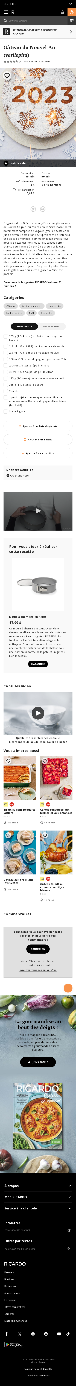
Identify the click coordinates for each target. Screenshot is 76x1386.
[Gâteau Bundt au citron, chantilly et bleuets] (56, 852)
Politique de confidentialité (38, 1369)
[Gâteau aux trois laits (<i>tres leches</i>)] (20, 852)
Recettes (9, 1272)
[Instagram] (33, 1334)
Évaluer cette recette (37, 61)
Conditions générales (38, 1375)
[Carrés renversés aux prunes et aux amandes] (56, 778)
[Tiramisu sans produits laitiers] (20, 778)
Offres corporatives (14, 1306)
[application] (38, 511)
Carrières (9, 1313)
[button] (72, 12)
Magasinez (38, 664)
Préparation (51, 326)
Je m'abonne (40, 1062)
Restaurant (10, 1286)
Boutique (9, 1279)
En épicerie (10, 1300)
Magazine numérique (15, 1320)
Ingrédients (24, 326)
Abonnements (12, 1293)
